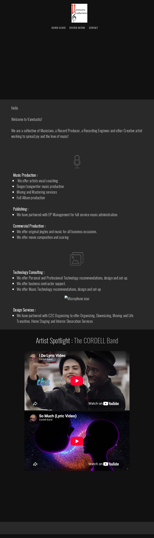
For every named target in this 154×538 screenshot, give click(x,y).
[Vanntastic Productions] (79, 13)
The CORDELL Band (96, 340)
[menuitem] (59, 27)
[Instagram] (88, 476)
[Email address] (73, 476)
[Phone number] (65, 476)
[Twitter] (81, 476)
